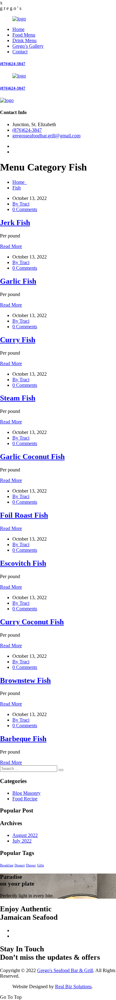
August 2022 (25, 835)
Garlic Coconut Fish (32, 457)
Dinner (31, 865)
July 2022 (22, 840)
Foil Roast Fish (24, 515)
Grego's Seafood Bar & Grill (65, 970)
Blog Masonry (26, 793)
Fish (16, 187)
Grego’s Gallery (28, 46)
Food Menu (23, 35)
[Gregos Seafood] (19, 18)
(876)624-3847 (12, 63)
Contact (20, 51)
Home (18, 29)
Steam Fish (17, 398)
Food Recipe (24, 798)
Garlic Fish (18, 281)
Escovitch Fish (23, 563)
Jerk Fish (15, 223)
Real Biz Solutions (73, 986)
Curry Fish (17, 340)
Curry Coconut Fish (32, 622)
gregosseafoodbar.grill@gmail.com (46, 135)
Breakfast (6, 865)
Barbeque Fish (23, 739)
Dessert (20, 865)
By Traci (20, 203)
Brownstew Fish (25, 680)
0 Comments (24, 209)
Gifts (40, 865)
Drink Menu (24, 40)
